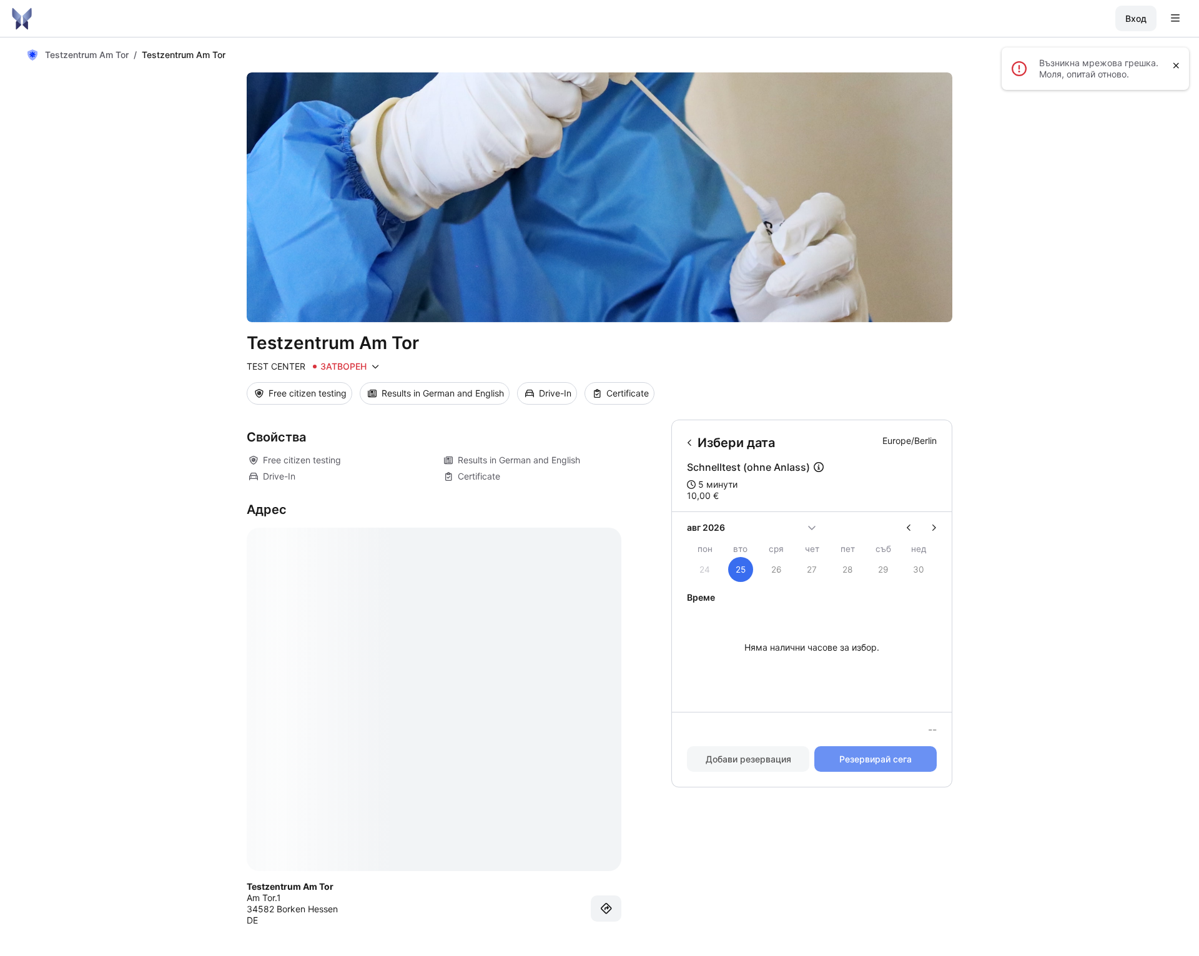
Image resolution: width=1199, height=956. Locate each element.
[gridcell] (740, 569)
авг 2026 (706, 527)
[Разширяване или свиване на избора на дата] (811, 527)
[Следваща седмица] (929, 527)
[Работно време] (375, 366)
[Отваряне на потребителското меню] (1175, 18)
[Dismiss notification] (1176, 65)
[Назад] (690, 442)
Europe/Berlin (909, 440)
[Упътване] (606, 908)
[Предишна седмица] (914, 527)
